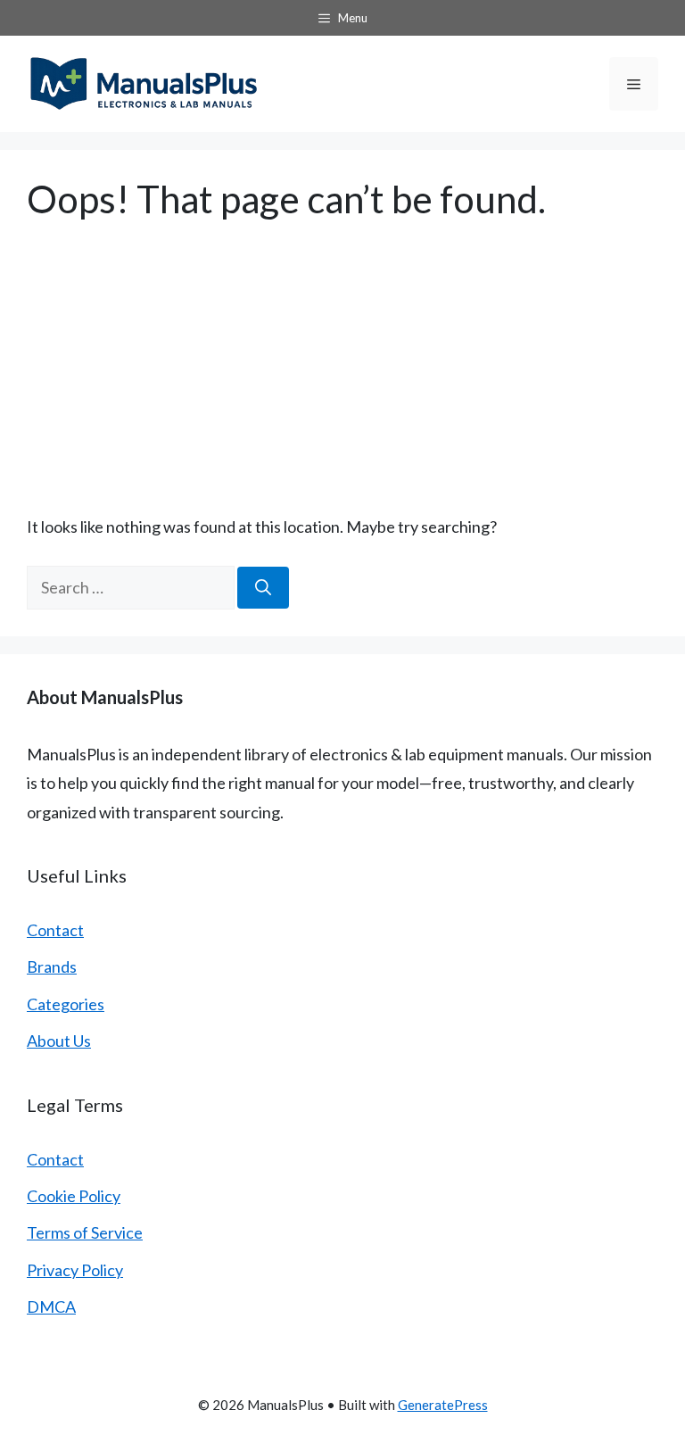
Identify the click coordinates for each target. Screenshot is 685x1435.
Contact (55, 930)
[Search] (263, 588)
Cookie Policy (73, 1196)
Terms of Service (85, 1232)
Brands (52, 966)
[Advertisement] (342, 355)
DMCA (51, 1306)
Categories (65, 1004)
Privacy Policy (75, 1270)
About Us (59, 1040)
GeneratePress (443, 1405)
